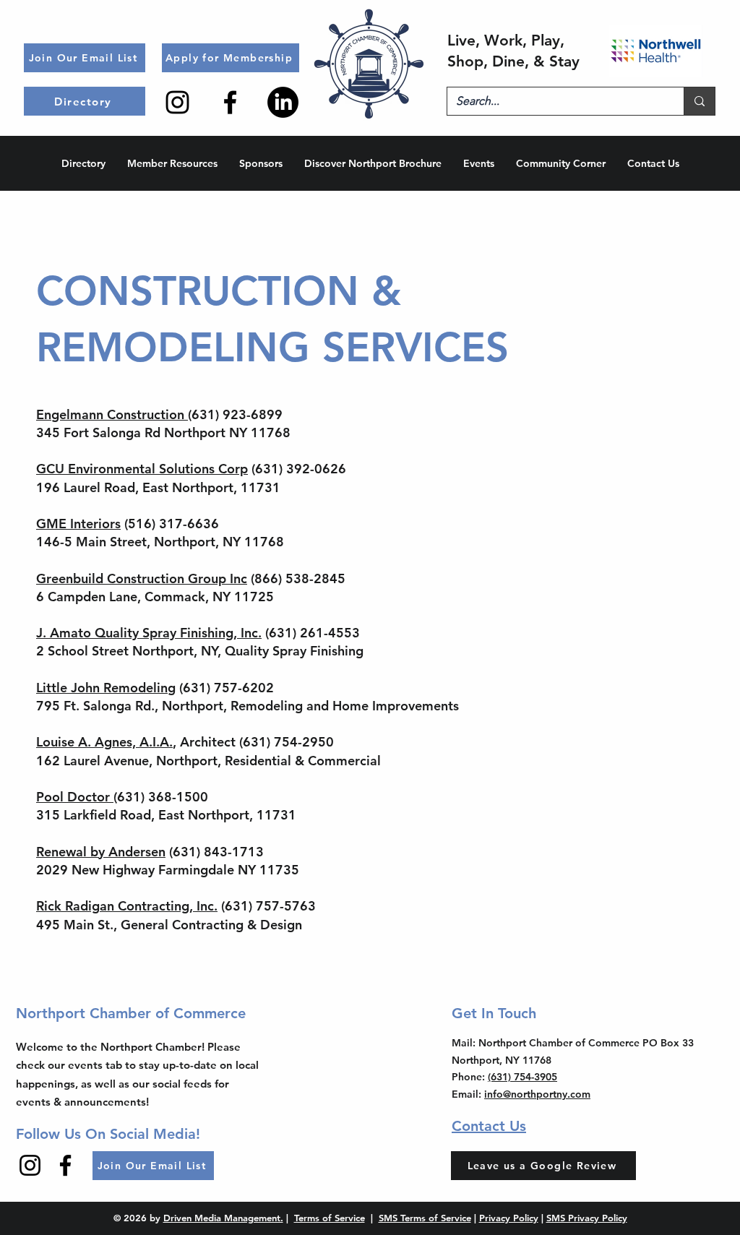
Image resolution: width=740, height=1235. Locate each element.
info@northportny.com (537, 1094)
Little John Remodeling (106, 687)
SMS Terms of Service (425, 1217)
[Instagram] (177, 102)
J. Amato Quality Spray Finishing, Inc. (149, 632)
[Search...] (699, 101)
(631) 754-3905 (522, 1076)
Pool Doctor (74, 796)
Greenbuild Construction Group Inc (141, 578)
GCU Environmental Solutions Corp (142, 468)
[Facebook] (230, 102)
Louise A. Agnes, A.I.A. (104, 741)
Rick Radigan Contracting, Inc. (127, 906)
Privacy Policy (508, 1217)
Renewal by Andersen (100, 851)
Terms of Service (329, 1217)
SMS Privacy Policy (586, 1217)
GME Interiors (78, 523)
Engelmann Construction (112, 414)
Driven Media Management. (223, 1217)
